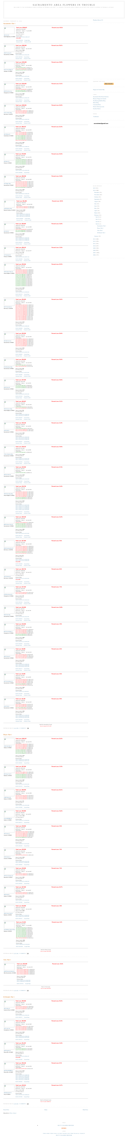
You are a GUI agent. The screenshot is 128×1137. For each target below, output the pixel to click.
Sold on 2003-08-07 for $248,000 (22, 915)
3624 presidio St (7, 474)
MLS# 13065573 (19, 1017)
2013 (94, 239)
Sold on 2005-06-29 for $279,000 (22, 1037)
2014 (94, 190)
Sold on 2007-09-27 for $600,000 (22, 1079)
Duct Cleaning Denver (66, 1125)
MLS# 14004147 (19, 918)
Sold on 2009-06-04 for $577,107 (22, 760)
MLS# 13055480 (19, 902)
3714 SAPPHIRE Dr (8, 818)
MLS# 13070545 (19, 396)
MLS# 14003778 (19, 535)
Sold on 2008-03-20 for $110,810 (22, 459)
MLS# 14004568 (19, 563)
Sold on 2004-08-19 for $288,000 (22, 414)
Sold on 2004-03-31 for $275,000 (22, 505)
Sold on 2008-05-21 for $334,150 (22, 97)
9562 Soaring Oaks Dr (8, 548)
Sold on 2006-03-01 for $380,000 (22, 239)
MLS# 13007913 (19, 511)
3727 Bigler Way (7, 183)
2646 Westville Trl (7, 1092)
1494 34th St (6, 430)
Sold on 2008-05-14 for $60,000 (22, 691)
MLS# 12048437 (19, 78)
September (97, 199)
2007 (94, 252)
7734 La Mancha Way (8, 454)
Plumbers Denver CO (98, 20)
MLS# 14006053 (19, 618)
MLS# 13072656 (19, 195)
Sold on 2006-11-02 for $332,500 (22, 916)
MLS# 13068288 (19, 328)
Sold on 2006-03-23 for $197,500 (22, 352)
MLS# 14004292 (19, 40)
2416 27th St (6, 706)
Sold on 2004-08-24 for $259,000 (22, 237)
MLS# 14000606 (19, 643)
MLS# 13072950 (19, 1096)
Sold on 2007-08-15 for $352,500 (22, 438)
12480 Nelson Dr (7, 797)
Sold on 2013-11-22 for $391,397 (22, 1056)
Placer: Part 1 (7, 734)
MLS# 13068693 (19, 354)
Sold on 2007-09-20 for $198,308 (22, 193)
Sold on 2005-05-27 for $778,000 (22, 843)
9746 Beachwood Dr (8, 594)
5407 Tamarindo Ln (8, 306)
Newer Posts (6, 1109)
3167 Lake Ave (7, 1028)
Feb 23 (97, 217)
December (96, 192)
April (95, 210)
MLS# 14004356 (19, 845)
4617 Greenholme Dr (8, 681)
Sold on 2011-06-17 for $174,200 (22, 372)
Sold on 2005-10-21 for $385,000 (23, 215)
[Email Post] (27, 728)
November (97, 194)
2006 (94, 255)
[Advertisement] (64, 13)
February (96, 215)
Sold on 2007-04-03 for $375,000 (22, 76)
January (96, 236)
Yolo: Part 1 (7, 960)
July (95, 204)
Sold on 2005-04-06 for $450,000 (22, 119)
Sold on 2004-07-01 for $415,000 (23, 980)
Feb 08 (97, 221)
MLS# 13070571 (20, 983)
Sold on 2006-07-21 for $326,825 (22, 507)
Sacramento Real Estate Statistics (101, 96)
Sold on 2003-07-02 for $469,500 (22, 1075)
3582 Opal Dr (6, 894)
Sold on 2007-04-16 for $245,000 (22, 437)
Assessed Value (19, 41)
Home (45, 1109)
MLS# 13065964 (19, 148)
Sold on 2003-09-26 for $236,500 (23, 214)
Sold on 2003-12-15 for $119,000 (22, 900)
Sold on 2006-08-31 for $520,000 (23, 981)
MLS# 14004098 (19, 259)
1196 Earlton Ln (7, 856)
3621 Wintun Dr (7, 134)
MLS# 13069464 (19, 864)
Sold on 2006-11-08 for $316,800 (22, 509)
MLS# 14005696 (19, 172)
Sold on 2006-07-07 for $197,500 (22, 458)
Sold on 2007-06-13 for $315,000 (23, 216)
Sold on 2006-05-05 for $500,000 (22, 759)
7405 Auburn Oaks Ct (8, 271)
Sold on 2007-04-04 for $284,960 (22, 665)
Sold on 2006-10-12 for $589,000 (22, 240)
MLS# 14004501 (19, 762)
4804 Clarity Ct (7, 656)
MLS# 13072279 (19, 786)
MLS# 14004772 (19, 822)
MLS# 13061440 (19, 602)
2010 (94, 246)
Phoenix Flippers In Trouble (99, 98)
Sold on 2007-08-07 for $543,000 (22, 1078)
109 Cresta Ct (7, 833)
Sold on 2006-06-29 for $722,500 (22, 861)
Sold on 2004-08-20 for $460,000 (22, 881)
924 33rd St (6, 231)
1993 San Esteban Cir (8, 875)
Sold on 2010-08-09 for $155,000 (22, 394)
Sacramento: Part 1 (9, 23)
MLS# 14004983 (19, 218)
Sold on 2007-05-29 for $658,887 (22, 1077)
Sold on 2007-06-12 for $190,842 (22, 292)
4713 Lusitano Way (8, 112)
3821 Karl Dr (6, 35)
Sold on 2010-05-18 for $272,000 (22, 717)
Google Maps (27, 40)
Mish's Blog (96, 102)
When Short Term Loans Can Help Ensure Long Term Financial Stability (64, 1133)
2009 (94, 248)
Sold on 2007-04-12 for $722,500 (22, 784)
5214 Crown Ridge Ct (8, 69)
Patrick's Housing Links (98, 106)
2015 (94, 188)
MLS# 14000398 (19, 719)
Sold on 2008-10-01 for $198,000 (22, 715)
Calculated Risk (97, 104)
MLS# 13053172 (19, 668)
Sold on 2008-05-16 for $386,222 (22, 146)
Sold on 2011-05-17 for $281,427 (22, 415)
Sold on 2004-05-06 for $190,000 (22, 1015)
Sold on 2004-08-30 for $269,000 (22, 1036)
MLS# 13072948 (19, 693)
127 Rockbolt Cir (7, 255)
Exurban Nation (97, 108)
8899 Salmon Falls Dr (8, 524)
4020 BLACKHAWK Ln (8, 1070)
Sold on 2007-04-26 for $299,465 (22, 326)
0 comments (22, 728)
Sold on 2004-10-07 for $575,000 (22, 1076)
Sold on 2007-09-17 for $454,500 (22, 862)
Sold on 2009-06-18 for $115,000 (22, 716)
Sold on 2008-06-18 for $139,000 (23, 944)
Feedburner (96, 116)
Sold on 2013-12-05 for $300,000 (22, 560)
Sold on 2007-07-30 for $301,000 (22, 170)
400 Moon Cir (6, 161)
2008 (94, 250)
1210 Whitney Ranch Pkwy (9, 929)
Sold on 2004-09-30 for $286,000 (22, 664)
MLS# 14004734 (19, 294)
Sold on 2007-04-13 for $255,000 (22, 641)
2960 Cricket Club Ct (8, 913)
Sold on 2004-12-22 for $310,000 (22, 54)
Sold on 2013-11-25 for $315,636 (22, 578)
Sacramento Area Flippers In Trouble (64, 4)
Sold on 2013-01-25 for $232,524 (22, 599)
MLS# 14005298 (19, 581)
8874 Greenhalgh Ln (8, 631)
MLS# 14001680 (19, 946)
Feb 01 (97, 224)
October (96, 197)
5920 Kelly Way (7, 614)
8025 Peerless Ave (8, 91)
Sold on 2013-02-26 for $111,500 (22, 616)
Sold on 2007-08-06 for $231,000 (22, 666)
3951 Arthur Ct (7, 1008)
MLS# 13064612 (19, 100)
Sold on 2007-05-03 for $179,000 (22, 533)
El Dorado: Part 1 (9, 997)
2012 (94, 241)
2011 (94, 243)
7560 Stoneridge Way (8, 493)
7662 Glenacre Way (8, 408)
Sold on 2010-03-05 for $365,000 (22, 439)
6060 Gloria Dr (7, 387)
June (95, 206)
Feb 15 (97, 219)
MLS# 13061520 (19, 121)
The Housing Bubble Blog (99, 100)
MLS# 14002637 (19, 441)
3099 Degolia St (7, 1050)
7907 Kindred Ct (7, 576)
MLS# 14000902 (19, 883)
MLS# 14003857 (19, 417)
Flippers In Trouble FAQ (98, 89)
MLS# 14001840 (19, 1059)
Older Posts (85, 1109)
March (96, 213)
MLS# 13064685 (19, 374)
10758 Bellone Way (8, 208)
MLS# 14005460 (19, 461)
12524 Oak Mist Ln (8, 746)
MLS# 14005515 (19, 242)
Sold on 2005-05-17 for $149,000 (22, 820)
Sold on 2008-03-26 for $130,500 (22, 478)
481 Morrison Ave (7, 340)
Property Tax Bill (27, 41)
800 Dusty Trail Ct (7, 774)
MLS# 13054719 (19, 1039)
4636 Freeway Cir (7, 52)
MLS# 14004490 (19, 481)
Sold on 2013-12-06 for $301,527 (23, 36)
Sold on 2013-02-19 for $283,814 (22, 1094)
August (96, 201)
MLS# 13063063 (19, 1081)
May (95, 208)
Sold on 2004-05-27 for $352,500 (22, 559)
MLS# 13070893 (19, 807)
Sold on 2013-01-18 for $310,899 (22, 805)
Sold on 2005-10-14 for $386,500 (22, 506)
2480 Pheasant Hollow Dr (9, 971)
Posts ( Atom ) (13, 1113)
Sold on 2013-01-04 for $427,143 (22, 256)
